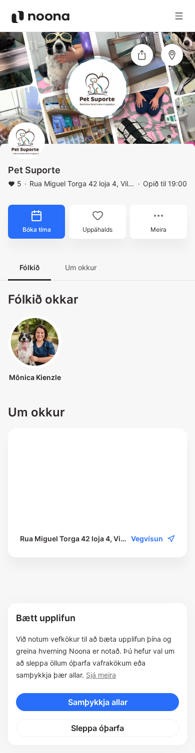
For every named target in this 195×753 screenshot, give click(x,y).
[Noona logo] (40, 17)
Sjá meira (101, 675)
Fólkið (30, 267)
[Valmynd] (179, 16)
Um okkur (80, 267)
